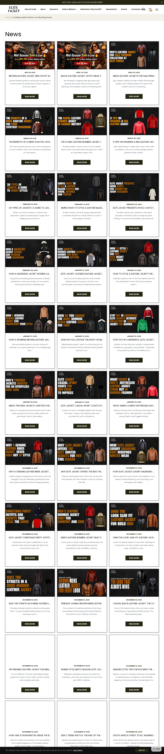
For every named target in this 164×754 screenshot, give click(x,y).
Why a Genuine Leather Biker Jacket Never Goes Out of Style (43, 471)
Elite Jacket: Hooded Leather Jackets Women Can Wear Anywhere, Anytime (103, 273)
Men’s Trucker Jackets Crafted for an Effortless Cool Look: (44, 405)
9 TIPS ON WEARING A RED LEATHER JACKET (135, 141)
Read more (30, 96)
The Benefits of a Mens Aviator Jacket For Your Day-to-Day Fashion (48, 141)
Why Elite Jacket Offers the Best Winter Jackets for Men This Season (100, 471)
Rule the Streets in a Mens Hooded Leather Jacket (37, 603)
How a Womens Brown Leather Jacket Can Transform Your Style (46, 339)
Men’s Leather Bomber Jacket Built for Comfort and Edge (94, 537)
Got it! (142, 750)
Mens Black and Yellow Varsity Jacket (69, 678)
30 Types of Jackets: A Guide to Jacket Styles (35, 207)
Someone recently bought (64, 677)
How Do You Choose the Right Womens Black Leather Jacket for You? (101, 339)
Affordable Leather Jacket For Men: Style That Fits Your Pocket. (45, 669)
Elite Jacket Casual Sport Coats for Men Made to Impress (94, 405)
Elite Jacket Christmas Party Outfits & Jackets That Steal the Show (48, 537)
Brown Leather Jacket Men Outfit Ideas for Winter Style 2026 (44, 75)
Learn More (77, 750)
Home (8, 17)
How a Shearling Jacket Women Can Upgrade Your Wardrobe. (44, 273)
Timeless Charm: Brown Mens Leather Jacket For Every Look (95, 603)
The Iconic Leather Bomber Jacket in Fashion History (91, 141)
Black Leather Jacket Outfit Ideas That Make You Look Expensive (97, 75)
